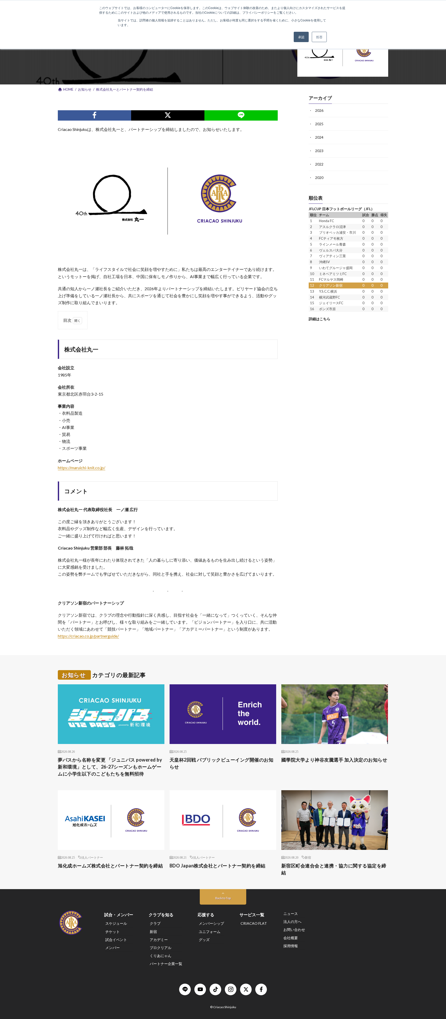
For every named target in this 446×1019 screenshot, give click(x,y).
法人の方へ (292, 921)
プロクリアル (160, 947)
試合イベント (116, 939)
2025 (319, 124)
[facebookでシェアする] (94, 115)
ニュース (290, 913)
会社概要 (290, 938)
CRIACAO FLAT (254, 923)
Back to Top (223, 898)
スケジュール (116, 923)
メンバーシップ (211, 923)
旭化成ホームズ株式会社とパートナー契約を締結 (110, 865)
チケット (112, 931)
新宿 (308, 857)
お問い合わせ (294, 929)
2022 (319, 164)
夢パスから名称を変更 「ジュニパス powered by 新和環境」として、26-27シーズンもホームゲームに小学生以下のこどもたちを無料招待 (110, 767)
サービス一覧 (252, 914)
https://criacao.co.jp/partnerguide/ (88, 635)
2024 (319, 137)
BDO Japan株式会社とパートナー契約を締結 (218, 865)
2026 (319, 110)
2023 (319, 150)
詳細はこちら (319, 319)
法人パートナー (92, 857)
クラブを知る (161, 914)
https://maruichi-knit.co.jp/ (81, 467)
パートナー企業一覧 (166, 963)
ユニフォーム (209, 931)
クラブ (155, 923)
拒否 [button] (319, 37)
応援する (206, 914)
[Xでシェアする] (167, 115)
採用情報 (290, 946)
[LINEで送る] (241, 115)
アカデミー (159, 939)
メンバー (112, 947)
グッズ (204, 939)
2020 (319, 177)
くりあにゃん (160, 955)
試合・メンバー (118, 914)
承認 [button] (301, 37)
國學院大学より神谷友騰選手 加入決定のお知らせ (334, 760)
